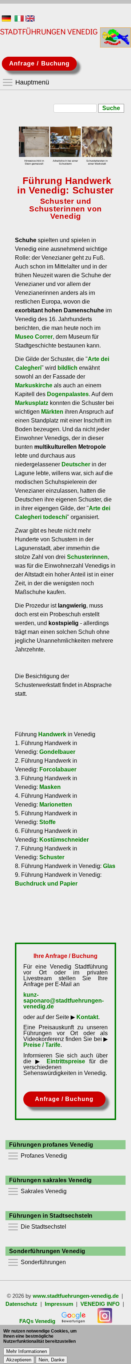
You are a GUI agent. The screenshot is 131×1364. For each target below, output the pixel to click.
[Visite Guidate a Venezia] (19, 19)
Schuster (51, 857)
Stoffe (47, 822)
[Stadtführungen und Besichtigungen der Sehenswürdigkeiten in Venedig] (6, 19)
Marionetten (55, 804)
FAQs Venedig (37, 1321)
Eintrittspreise (66, 1061)
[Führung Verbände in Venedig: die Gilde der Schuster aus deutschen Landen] (34, 142)
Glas (109, 866)
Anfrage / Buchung (39, 63)
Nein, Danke (51, 1360)
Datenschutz (21, 1304)
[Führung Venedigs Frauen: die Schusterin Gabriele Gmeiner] (65, 142)
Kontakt (87, 1017)
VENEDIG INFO (100, 1304)
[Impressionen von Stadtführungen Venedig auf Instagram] (105, 1321)
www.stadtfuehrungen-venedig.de (76, 1296)
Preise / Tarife (41, 1045)
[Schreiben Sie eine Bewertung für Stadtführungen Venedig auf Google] (73, 1321)
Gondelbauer (57, 752)
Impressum (59, 1304)
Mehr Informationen (26, 1351)
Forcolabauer (57, 769)
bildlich (67, 368)
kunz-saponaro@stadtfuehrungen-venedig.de (63, 1001)
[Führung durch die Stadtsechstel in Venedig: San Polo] (97, 142)
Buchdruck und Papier (46, 883)
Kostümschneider (64, 840)
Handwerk (52, 734)
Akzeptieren (18, 1360)
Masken (50, 787)
